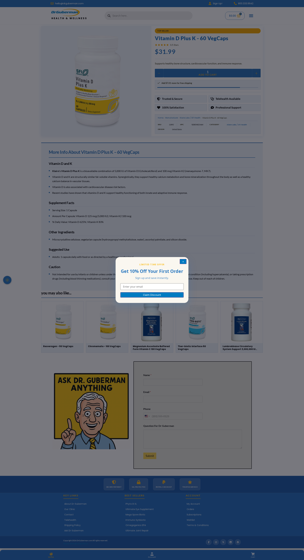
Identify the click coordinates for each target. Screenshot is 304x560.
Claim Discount (152, 295)
